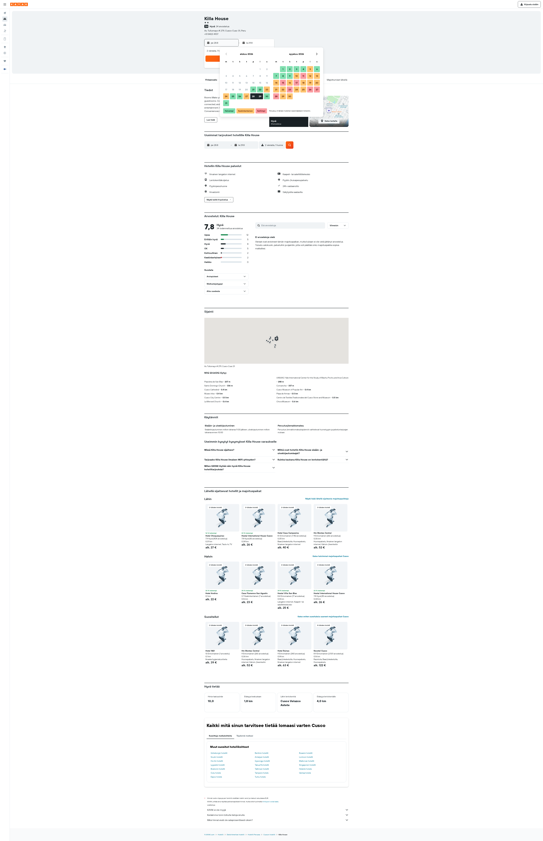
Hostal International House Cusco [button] (257, 536)
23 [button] (267, 89)
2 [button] (267, 69)
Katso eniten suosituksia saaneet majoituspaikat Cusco (323, 616)
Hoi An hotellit (217, 761)
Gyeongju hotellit (262, 761)
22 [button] (260, 89)
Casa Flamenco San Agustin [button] (255, 593)
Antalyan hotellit (262, 757)
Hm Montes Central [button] (323, 533)
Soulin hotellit (217, 757)
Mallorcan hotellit (306, 761)
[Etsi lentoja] (4, 13)
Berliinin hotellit (261, 753)
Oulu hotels (216, 773)
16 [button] (267, 82)
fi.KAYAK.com (209, 834)
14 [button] (253, 82)
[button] (5, 4)
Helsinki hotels (305, 769)
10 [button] (226, 82)
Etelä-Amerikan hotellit (235, 834)
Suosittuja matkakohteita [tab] (220, 735)
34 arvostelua (222, 26)
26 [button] (239, 96)
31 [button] (226, 103)
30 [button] (266, 96)
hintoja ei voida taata (270, 801)
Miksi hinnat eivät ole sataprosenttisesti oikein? (230, 820)
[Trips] (4, 61)
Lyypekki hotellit (218, 765)
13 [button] (246, 82)
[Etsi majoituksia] (4, 19)
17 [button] (226, 89)
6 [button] (246, 75)
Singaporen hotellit (307, 765)
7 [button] (253, 75)
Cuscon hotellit (269, 834)
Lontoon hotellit (306, 757)
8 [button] (260, 75)
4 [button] (233, 75)
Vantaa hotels (305, 773)
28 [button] (253, 96)
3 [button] (226, 75)
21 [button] (253, 89)
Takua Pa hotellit (262, 765)
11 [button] (233, 82)
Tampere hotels (261, 773)
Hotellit (220, 834)
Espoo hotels (216, 777)
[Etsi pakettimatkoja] (4, 31)
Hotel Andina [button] (211, 593)
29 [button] (260, 96)
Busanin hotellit (306, 753)
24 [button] (226, 96)
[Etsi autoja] (4, 25)
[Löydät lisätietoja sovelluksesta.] (4, 39)
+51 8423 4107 (211, 34)
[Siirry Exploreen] (4, 47)
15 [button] (260, 82)
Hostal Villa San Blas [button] (287, 593)
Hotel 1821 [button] (210, 651)
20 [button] (246, 89)
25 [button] (233, 96)
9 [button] (267, 75)
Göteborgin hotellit (219, 753)
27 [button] (246, 96)
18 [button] (233, 89)
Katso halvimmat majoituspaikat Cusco (331, 556)
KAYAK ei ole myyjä (216, 809)
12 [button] (240, 82)
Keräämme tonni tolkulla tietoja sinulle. (226, 815)
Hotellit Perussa (254, 834)
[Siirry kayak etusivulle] (19, 4)
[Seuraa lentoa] (4, 53)
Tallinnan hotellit (262, 769)
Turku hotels (260, 777)
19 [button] (240, 89)
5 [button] (239, 75)
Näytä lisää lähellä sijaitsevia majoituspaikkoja (327, 498)
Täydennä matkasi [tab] (244, 735)
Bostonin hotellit (218, 769)
